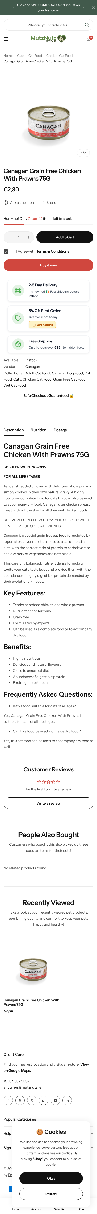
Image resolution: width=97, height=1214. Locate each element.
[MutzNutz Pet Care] (48, 39)
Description (14, 430)
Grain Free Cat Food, (70, 379)
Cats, (18, 379)
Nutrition (38, 430)
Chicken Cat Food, (38, 379)
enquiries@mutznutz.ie (22, 1087)
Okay (51, 1178)
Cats (20, 56)
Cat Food (35, 56)
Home (8, 56)
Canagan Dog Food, (68, 373)
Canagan (32, 366)
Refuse (51, 1194)
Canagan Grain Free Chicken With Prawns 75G (31, 1002)
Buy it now (48, 265)
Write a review (48, 803)
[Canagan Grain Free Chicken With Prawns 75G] (33, 964)
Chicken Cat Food (59, 56)
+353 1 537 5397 (16, 1081)
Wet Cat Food (15, 385)
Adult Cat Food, (38, 373)
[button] (13, 7)
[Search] (87, 25)
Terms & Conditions (52, 251)
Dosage (60, 430)
